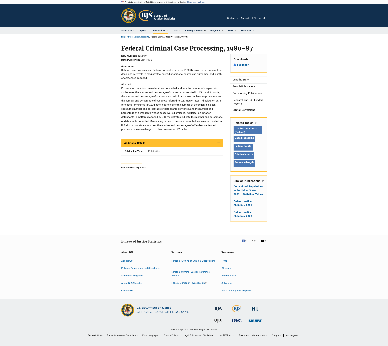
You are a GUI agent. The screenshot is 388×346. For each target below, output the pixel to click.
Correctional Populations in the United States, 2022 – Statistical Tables (248, 190)
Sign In (257, 18)
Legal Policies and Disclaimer (199, 335)
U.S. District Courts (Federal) (246, 130)
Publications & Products (138, 37)
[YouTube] (263, 242)
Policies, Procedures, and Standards (140, 268)
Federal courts (243, 146)
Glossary (226, 268)
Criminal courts (244, 154)
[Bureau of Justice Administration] (218, 311)
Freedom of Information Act (253, 335)
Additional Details (134, 142)
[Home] (157, 15)
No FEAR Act (226, 335)
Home (123, 37)
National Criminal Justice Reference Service (190, 273)
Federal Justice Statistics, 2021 (243, 203)
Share (266, 20)
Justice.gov (291, 335)
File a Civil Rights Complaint (236, 290)
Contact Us (233, 18)
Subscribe (246, 18)
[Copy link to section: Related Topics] (254, 122)
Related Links (228, 275)
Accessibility (94, 335)
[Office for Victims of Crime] (237, 323)
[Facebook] (245, 242)
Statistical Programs (132, 275)
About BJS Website (131, 283)
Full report (243, 64)
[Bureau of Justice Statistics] (237, 313)
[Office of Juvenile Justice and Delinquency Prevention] (218, 323)
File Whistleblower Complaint (121, 335)
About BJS (127, 260)
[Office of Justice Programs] (128, 15)
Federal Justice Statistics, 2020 (243, 214)
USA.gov (275, 335)
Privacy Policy (171, 335)
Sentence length (244, 162)
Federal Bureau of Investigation (188, 282)
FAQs (224, 260)
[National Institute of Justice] (255, 311)
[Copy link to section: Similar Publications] (262, 180)
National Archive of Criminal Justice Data (193, 260)
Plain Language (150, 335)
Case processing (244, 137)
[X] (254, 242)
